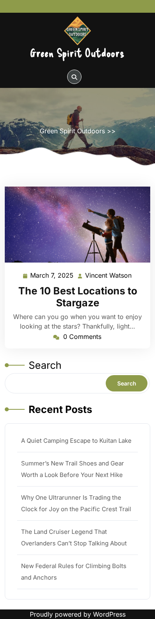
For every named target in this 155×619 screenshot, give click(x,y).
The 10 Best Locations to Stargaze (77, 297)
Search (45, 365)
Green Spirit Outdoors (77, 52)
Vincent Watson (108, 276)
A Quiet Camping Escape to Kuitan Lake (76, 440)
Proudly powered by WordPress (78, 614)
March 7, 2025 (52, 276)
